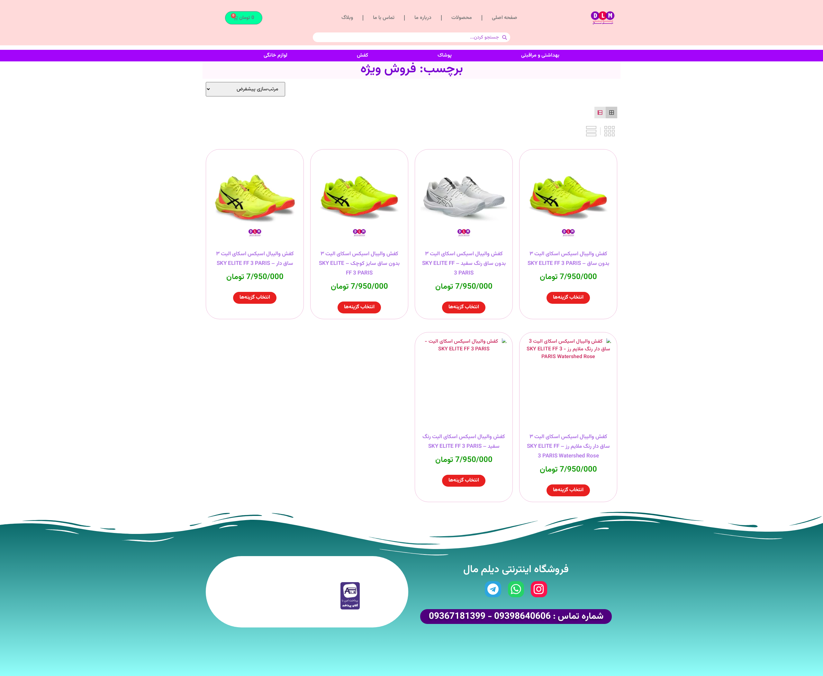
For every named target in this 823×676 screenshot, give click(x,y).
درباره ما (422, 18)
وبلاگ (347, 18)
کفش (362, 55)
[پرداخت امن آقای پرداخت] (351, 608)
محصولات (461, 18)
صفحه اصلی (504, 18)
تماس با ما (383, 18)
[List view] (600, 112)
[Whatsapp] (516, 589)
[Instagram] (539, 589)
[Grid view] (611, 112)
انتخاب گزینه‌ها (568, 297)
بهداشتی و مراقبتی (540, 55)
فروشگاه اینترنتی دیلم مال (516, 570)
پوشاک (445, 55)
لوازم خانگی (275, 55)
